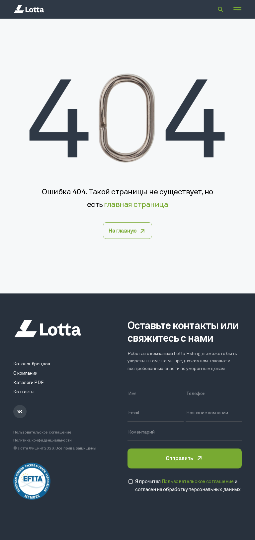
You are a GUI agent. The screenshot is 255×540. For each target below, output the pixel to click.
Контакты (24, 392)
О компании (25, 373)
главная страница (136, 205)
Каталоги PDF (28, 383)
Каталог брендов (31, 364)
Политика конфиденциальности (42, 441)
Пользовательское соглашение (42, 433)
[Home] (28, 9)
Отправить (179, 458)
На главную (123, 231)
